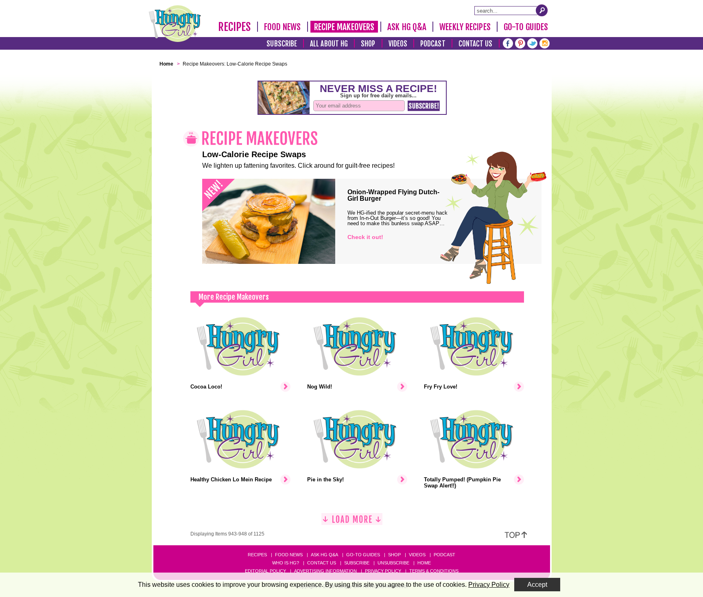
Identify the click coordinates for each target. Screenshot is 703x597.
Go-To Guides (526, 27)
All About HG (329, 44)
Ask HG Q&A (406, 27)
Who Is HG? (285, 562)
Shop (368, 44)
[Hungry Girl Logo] (175, 23)
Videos (398, 44)
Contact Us (475, 44)
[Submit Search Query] (542, 10)
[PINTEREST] (520, 42)
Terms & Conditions (433, 570)
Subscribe (281, 44)
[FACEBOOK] (508, 42)
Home (424, 562)
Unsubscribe (393, 562)
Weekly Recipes (464, 27)
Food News (282, 27)
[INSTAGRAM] (544, 42)
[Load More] (351, 522)
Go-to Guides (363, 554)
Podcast (432, 44)
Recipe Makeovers (344, 27)
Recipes (234, 27)
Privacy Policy (383, 570)
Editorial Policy (265, 570)
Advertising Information (325, 570)
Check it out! (365, 237)
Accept (537, 584)
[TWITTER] (532, 42)
